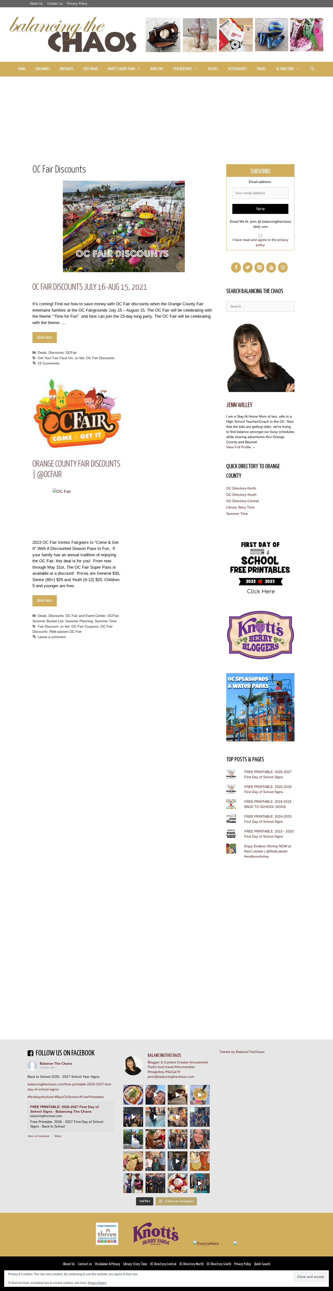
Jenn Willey (239, 405)
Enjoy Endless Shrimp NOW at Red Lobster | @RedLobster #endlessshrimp (267, 851)
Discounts (56, 352)
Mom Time (156, 69)
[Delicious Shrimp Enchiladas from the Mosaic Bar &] (133, 1095)
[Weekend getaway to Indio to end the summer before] (177, 1095)
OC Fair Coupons (84, 626)
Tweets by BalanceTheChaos (241, 1052)
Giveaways (42, 69)
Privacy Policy (77, 3)
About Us (36, 3)
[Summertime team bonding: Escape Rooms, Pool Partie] (177, 1139)
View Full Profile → (240, 447)
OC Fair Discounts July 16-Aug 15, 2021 (89, 287)
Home (22, 69)
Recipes (213, 69)
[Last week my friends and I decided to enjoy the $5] (200, 1095)
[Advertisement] (166, 113)
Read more (44, 337)
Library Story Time (240, 507)
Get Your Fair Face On (55, 358)
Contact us (55, 3)
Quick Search (262, 1264)
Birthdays (67, 69)
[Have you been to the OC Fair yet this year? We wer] (177, 1117)
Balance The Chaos (56, 1063)
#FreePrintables (91, 1097)
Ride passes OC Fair (65, 631)
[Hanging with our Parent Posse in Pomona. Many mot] (200, 1117)
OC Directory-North (241, 488)
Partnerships (182, 69)
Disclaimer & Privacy (107, 1264)
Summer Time (106, 621)
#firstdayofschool (41, 1097)
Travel (261, 69)
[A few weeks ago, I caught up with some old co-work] (155, 1161)
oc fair (79, 358)
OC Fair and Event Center (86, 616)
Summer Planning (79, 621)
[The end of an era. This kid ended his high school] (155, 1183)
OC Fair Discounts (100, 358)
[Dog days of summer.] (155, 1117)
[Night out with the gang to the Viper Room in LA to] (133, 1117)
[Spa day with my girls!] (200, 1161)
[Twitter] (248, 267)
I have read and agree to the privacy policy (260, 242)
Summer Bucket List (47, 621)
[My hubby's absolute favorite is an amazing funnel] (177, 1183)
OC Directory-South (241, 495)
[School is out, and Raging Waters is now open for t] (200, 1183)
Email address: (260, 182)
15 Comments (48, 363)
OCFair (71, 352)
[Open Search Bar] (312, 69)
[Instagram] (283, 267)
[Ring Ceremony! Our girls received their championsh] (200, 1139)
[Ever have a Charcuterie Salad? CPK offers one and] (133, 1161)
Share (57, 1136)
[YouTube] (271, 267)
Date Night (90, 69)
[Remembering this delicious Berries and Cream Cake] (155, 1139)
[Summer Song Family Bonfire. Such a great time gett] (155, 1095)
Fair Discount (48, 626)
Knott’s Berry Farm (121, 69)
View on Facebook (38, 1136)
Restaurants (237, 69)
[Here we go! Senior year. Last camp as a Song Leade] (133, 1139)
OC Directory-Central (242, 501)
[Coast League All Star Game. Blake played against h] (133, 1183)
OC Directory (285, 69)
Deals (42, 352)
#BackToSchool (66, 1097)
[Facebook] (236, 267)
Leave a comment (52, 637)
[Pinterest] (259, 267)
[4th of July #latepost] (177, 1161)
